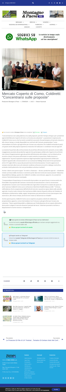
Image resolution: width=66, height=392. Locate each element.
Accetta (56, 389)
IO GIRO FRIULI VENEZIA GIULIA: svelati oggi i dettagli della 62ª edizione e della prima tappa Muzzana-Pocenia (22, 318)
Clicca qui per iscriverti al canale (22, 227)
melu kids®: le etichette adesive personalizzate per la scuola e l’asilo (21, 298)
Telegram (45, 132)
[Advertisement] (33, 118)
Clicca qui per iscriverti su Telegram (23, 243)
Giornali (52, 24)
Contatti (39, 27)
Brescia (32, 22)
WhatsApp (37, 132)
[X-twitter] (52, 3)
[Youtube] (57, 3)
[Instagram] (54, 3)
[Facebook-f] (49, 3)
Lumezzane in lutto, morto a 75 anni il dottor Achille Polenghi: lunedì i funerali (53, 308)
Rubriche (38, 24)
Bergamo (19, 22)
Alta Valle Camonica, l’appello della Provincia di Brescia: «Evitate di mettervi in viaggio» (22, 308)
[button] (33, 3)
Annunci (27, 27)
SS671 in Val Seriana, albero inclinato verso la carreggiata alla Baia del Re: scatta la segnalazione (53, 298)
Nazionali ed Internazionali (18, 24)
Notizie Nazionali (41, 101)
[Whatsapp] (62, 3)
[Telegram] (60, 3)
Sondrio (46, 22)
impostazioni (46, 390)
